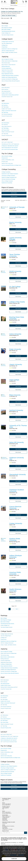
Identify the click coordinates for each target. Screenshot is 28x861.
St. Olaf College (14, 286)
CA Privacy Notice (12, 837)
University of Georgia (16, 207)
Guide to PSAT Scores (7, 93)
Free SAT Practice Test (7, 116)
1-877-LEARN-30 (5, 799)
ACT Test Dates (5, 128)
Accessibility (4, 827)
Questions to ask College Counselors (10, 173)
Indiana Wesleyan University (15, 556)
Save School (18, 213)
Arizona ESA (4, 823)
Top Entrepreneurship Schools (8, 31)
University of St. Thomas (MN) (18, 426)
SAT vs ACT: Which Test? (7, 142)
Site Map (5, 840)
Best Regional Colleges (7, 27)
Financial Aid (4, 750)
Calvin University (15, 334)
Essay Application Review (7, 73)
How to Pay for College (7, 156)
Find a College (13, 5)
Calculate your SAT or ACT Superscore (10, 144)
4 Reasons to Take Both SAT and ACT (10, 145)
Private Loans (5, 161)
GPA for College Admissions (8, 50)
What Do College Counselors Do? (9, 177)
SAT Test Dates (5, 107)
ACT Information (5, 122)
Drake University (15, 349)
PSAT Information (6, 87)
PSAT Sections (5, 89)
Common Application (6, 68)
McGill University (15, 271)
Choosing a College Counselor (8, 175)
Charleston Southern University (16, 490)
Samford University (16, 410)
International (4, 818)
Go (25, 832)
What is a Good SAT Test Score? (9, 110)
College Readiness (5, 817)
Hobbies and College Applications (9, 77)
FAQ (3, 800)
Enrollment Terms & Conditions (8, 826)
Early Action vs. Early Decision (8, 64)
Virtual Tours (3, 639)
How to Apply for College (7, 59)
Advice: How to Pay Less (7, 163)
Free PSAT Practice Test (7, 96)
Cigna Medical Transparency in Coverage (7, 829)
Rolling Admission (6, 66)
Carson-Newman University (15, 507)
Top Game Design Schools (7, 34)
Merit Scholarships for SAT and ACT (10, 147)
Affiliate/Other (5, 820)
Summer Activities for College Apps (10, 79)
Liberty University (15, 364)
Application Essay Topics (7, 70)
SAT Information (5, 103)
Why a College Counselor (7, 181)
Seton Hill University (16, 442)
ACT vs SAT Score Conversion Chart (10, 149)
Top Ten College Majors (7, 43)
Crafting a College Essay (7, 71)
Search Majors (14, 192)
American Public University (15, 573)
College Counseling (6, 171)
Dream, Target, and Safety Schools (9, 52)
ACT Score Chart (5, 130)
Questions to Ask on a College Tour (9, 48)
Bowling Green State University (16, 318)
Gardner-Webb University (14, 539)
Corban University (15, 523)
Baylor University (15, 222)
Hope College (14, 380)
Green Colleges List (6, 33)
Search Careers (14, 196)
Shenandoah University (17, 474)
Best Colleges (5, 25)
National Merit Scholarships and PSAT (10, 94)
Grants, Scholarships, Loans (8, 159)
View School (18, 217)
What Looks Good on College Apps (9, 60)
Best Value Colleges (6, 29)
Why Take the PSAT (6, 91)
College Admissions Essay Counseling (10, 75)
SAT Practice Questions (7, 114)
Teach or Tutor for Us (6, 816)
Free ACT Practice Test (7, 135)
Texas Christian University (14, 255)
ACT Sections (5, 124)
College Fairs (5, 45)
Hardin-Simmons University (15, 590)
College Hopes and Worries (8, 41)
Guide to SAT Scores (6, 108)
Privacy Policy (4, 837)
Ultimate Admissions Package (8, 179)
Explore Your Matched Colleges (8, 15)
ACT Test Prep (5, 133)
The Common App (6, 62)
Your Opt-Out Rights (17, 838)
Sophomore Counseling (7, 182)
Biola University (14, 395)
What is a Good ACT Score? (8, 131)
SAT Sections (5, 105)
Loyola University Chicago (15, 238)
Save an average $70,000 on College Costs (11, 165)
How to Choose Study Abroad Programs (11, 80)
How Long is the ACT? (6, 126)
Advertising (4, 819)
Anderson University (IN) (16, 458)
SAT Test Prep (5, 112)
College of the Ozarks (17, 302)
